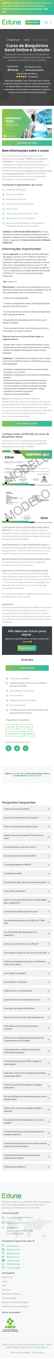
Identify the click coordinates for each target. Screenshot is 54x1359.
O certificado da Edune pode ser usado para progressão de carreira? (22, 1156)
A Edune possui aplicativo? (15, 1167)
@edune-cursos (13, 1250)
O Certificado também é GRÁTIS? (17, 865)
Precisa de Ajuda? (9, 1298)
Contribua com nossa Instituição (15, 1306)
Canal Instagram (14, 1268)
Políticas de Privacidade (20, 1353)
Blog (4, 1286)
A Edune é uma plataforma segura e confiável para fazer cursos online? (25, 962)
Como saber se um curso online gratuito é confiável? (21, 1027)
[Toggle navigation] (46, 22)
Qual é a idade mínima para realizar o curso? (22, 1000)
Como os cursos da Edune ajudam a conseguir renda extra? (23, 1086)
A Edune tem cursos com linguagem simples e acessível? (23, 1109)
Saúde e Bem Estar (14, 734)
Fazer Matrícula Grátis (27, 143)
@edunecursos (13, 1246)
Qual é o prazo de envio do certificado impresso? (24, 1017)
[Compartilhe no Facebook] (9, 748)
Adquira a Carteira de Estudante (15, 1302)
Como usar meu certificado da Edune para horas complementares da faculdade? (24, 1039)
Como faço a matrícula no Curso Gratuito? (21, 818)
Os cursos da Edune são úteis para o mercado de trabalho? (24, 1121)
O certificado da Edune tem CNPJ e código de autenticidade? (22, 1062)
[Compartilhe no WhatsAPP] (26, 748)
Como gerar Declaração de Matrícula (19, 1008)
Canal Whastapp (13, 1264)
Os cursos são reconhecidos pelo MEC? (20, 856)
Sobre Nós (6, 1290)
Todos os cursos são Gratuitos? (17, 809)
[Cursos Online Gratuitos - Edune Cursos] (12, 22)
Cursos (26, 40)
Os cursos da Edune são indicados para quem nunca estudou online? (25, 1097)
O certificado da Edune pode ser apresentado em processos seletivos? (24, 1133)
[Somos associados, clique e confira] (11, 1323)
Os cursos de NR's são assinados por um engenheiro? (20, 933)
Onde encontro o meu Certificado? (18, 991)
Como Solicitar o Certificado (15, 982)
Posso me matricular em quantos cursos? (21, 827)
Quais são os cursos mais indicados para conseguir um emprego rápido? (25, 1074)
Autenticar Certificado (11, 1294)
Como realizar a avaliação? (15, 973)
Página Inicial (14, 40)
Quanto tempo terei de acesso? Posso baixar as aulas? (23, 836)
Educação (11, 727)
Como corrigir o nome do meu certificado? (21, 944)
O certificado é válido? (13, 873)
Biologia (29, 734)
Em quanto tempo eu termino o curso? (20, 847)
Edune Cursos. (39, 1345)
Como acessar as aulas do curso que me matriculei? (25, 953)
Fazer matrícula (27, 648)
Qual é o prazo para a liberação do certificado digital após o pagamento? (25, 901)
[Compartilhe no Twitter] (17, 748)
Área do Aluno (33, 22)
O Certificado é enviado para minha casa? (21, 912)
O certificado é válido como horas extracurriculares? (25, 882)
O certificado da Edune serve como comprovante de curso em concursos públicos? (25, 1144)
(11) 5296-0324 (13, 1218)
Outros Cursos (25, 727)
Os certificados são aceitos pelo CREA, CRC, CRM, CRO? (24, 921)
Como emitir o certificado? (15, 891)
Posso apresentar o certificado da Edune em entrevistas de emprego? (22, 1051)
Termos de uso (38, 1353)
